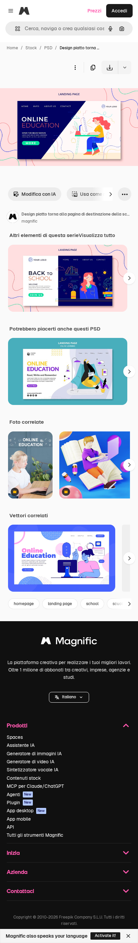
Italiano (69, 697)
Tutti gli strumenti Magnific (35, 835)
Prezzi (94, 11)
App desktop (26, 811)
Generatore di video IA (30, 762)
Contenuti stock (24, 778)
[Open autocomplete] (15, 28)
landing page (60, 603)
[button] (69, 697)
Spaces (15, 737)
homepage (24, 603)
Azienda (17, 871)
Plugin (19, 803)
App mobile (19, 819)
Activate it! (105, 935)
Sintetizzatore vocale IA (32, 770)
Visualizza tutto (97, 235)
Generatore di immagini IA (34, 754)
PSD (48, 48)
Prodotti (17, 725)
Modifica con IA (38, 194)
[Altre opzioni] (75, 67)
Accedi (119, 11)
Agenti (19, 794)
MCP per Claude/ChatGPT (35, 786)
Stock (31, 48)
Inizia (13, 852)
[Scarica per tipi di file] (124, 67)
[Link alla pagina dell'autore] (13, 218)
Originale (44, 89)
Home (12, 48)
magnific (29, 221)
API (10, 827)
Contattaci (20, 890)
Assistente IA (20, 745)
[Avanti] (111, 194)
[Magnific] (69, 642)
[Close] (128, 936)
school (92, 603)
